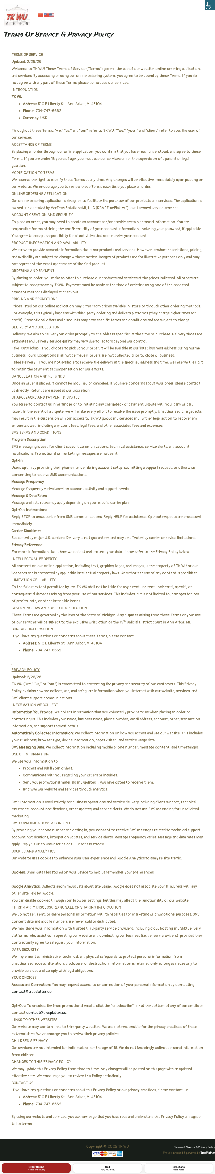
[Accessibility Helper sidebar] (210, 5)
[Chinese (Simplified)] (41, 15)
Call (107, 1168)
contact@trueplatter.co (32, 991)
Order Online (36, 1168)
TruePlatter (208, 1153)
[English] (52, 15)
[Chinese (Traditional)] (46, 15)
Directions (179, 1168)
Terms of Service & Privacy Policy (194, 1147)
